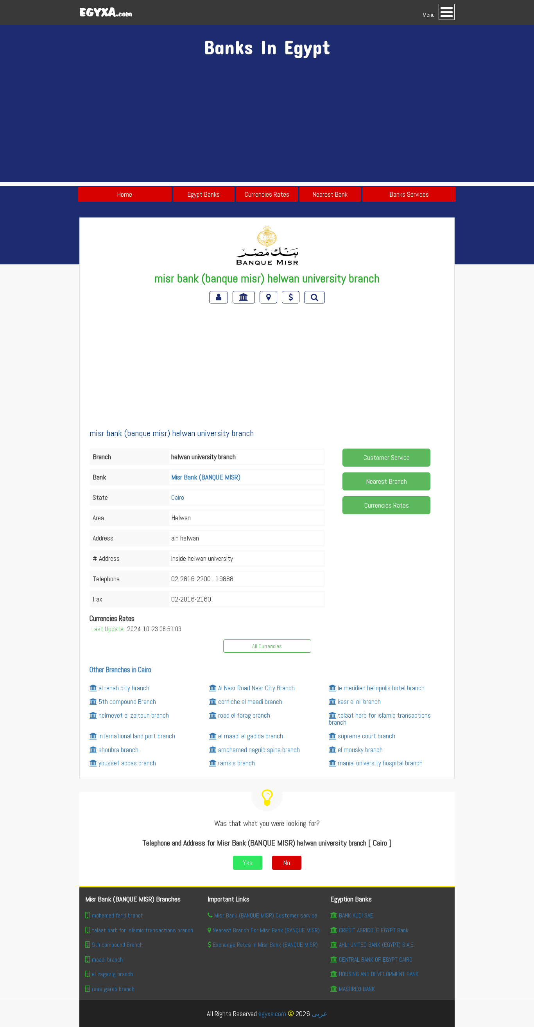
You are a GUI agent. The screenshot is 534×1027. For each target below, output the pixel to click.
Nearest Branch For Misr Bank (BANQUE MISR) (266, 930)
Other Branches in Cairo (120, 670)
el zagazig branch (112, 974)
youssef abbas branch (127, 763)
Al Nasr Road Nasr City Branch (256, 688)
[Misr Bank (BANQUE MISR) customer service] (219, 297)
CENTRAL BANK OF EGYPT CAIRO (375, 959)
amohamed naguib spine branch (259, 749)
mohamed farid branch (117, 915)
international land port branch (137, 736)
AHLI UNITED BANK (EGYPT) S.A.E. (377, 945)
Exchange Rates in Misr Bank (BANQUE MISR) (265, 945)
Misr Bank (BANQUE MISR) (205, 476)
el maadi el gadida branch (250, 736)
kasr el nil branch (359, 701)
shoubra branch (118, 749)
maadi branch (107, 959)
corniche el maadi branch (250, 701)
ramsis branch (236, 763)
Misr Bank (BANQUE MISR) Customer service (265, 915)
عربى (320, 1013)
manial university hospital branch (380, 763)
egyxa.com (272, 1013)
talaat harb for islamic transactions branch (380, 719)
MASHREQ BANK (357, 989)
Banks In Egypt (267, 46)
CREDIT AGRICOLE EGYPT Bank (374, 930)
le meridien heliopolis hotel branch (381, 688)
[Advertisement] (267, 127)
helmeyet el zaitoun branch (134, 715)
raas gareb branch (113, 989)
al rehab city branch (124, 688)
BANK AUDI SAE (356, 915)
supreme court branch (366, 736)
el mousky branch (360, 749)
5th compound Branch (127, 701)
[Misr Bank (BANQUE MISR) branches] (244, 297)
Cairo (177, 497)
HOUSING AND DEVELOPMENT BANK (379, 974)
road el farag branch (244, 715)
